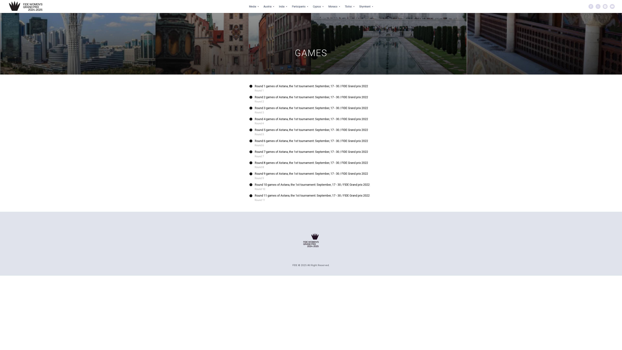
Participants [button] (299, 6)
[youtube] (612, 6)
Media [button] (253, 6)
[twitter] (598, 6)
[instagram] (605, 6)
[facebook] (590, 6)
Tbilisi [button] (348, 6)
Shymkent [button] (365, 6)
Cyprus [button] (317, 6)
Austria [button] (268, 6)
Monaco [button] (333, 6)
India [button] (282, 6)
